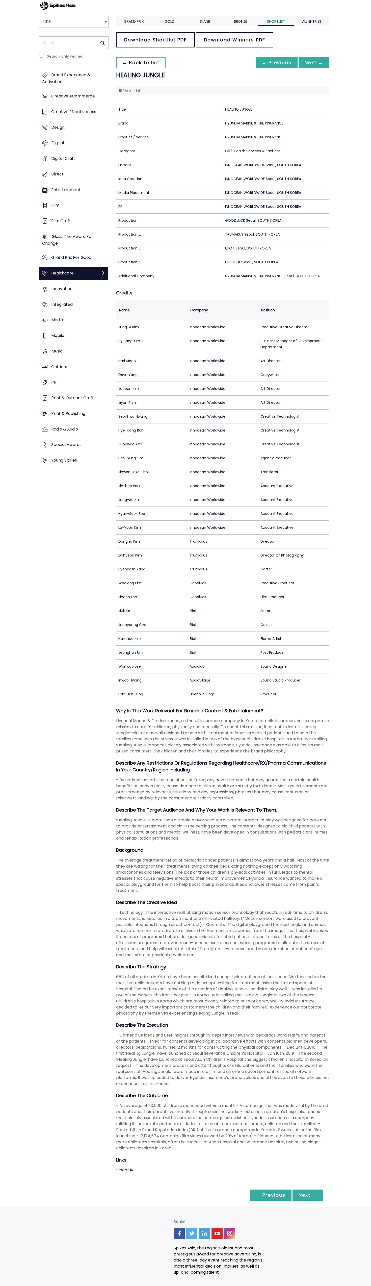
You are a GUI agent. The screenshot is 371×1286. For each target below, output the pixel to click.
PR (53, 382)
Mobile (57, 336)
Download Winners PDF (234, 40)
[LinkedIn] (204, 1233)
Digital (57, 143)
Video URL (125, 1170)
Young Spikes (64, 460)
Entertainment (66, 190)
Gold (169, 21)
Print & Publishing (68, 413)
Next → (314, 62)
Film (55, 205)
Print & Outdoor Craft (72, 398)
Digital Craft (63, 158)
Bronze (240, 21)
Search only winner (65, 56)
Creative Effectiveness (73, 112)
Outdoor (59, 367)
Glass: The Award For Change (67, 240)
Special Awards (66, 445)
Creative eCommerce (73, 96)
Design (58, 127)
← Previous (277, 62)
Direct (57, 174)
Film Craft (61, 221)
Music (57, 351)
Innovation (61, 289)
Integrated (62, 304)
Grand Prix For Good (71, 258)
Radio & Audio (64, 429)
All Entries (311, 21)
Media (57, 320)
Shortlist (276, 21)
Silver (205, 21)
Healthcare (62, 273)
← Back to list (141, 62)
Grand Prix (134, 21)
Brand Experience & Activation (66, 78)
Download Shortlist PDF (155, 40)
